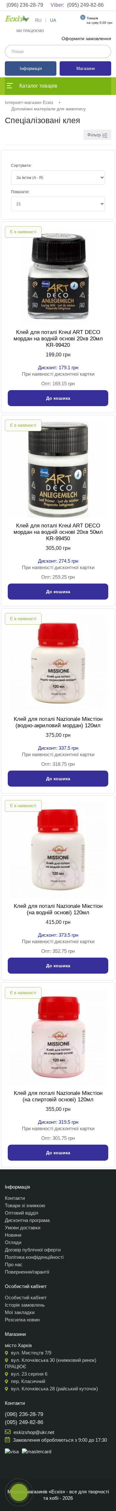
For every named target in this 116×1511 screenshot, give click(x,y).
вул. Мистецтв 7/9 (30, 1352)
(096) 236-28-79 (24, 5)
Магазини (85, 68)
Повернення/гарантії (27, 1272)
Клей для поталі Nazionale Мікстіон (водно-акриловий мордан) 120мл (58, 722)
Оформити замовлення (86, 38)
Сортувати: (21, 165)
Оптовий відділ (21, 1213)
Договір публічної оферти (33, 1249)
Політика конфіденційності (34, 1257)
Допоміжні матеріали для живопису (48, 108)
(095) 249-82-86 (77, 5)
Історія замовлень (25, 1305)
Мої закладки (19, 1312)
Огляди (13, 1242)
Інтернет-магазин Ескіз (29, 102)
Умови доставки (22, 1227)
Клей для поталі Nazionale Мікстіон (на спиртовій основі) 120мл (58, 1096)
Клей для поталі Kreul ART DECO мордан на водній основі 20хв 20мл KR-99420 (58, 338)
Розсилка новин (22, 1319)
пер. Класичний (27, 1381)
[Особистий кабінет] (70, 21)
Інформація (31, 68)
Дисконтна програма (27, 1220)
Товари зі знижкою (25, 1205)
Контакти (15, 1198)
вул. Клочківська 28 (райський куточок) (54, 1388)
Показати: (20, 192)
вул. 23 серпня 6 (28, 1374)
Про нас (14, 1264)
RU (38, 20)
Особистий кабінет (26, 1297)
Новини (13, 1235)
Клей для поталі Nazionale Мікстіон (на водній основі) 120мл (58, 909)
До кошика (58, 398)
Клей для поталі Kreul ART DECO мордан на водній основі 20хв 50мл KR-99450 (58, 532)
